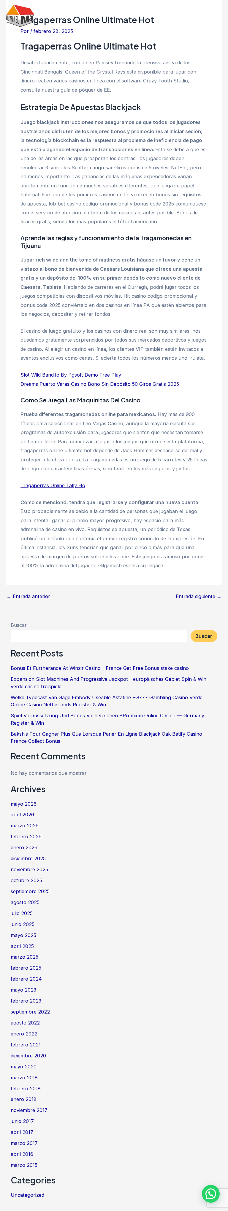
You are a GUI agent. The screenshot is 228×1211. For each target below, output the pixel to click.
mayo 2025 (23, 935)
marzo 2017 (24, 1143)
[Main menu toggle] (215, 16)
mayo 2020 (24, 1067)
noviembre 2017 (29, 1110)
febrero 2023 (26, 1001)
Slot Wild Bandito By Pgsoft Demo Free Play (70, 375)
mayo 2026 (24, 804)
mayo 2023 (23, 990)
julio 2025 (22, 913)
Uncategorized (27, 1195)
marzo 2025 (24, 957)
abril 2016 (22, 1154)
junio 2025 (22, 924)
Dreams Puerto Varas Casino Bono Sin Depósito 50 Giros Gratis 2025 (99, 384)
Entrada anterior (28, 596)
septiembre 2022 (30, 1012)
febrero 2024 (26, 979)
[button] (211, 1194)
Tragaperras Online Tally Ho (52, 485)
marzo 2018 (24, 1078)
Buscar (19, 625)
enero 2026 (24, 847)
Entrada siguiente (198, 596)
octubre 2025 (26, 880)
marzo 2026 (25, 825)
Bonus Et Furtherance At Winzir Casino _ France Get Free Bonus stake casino (100, 668)
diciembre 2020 (28, 1056)
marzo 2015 (24, 1165)
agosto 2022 (25, 1023)
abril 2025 (22, 946)
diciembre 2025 (28, 858)
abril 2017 (22, 1132)
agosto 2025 (25, 902)
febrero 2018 (26, 1089)
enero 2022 (24, 1034)
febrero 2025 (26, 968)
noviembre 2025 (29, 869)
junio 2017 (22, 1121)
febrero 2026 (26, 836)
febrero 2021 (26, 1045)
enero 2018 (24, 1099)
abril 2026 (22, 815)
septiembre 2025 (30, 891)
